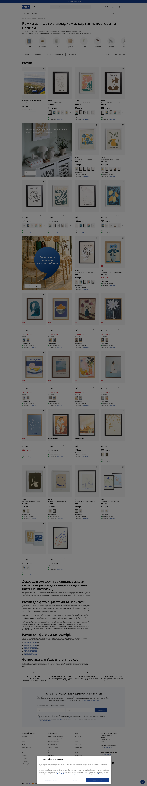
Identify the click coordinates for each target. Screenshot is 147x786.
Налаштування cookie (50, 780)
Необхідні (74, 780)
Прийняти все (97, 780)
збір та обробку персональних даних (66, 774)
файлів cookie (99, 774)
